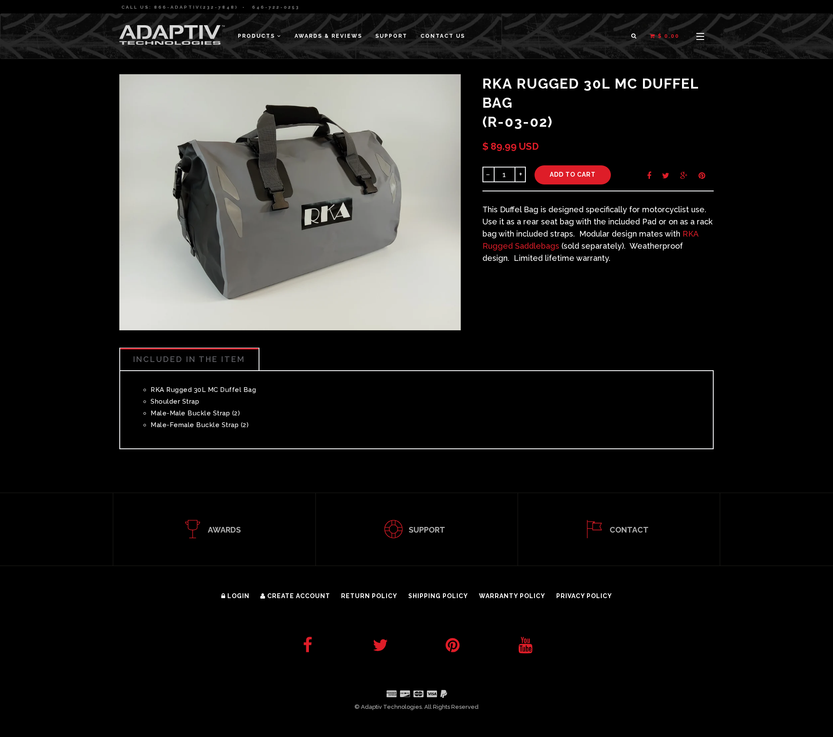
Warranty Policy (512, 595)
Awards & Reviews (328, 36)
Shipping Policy (438, 595)
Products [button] (257, 36)
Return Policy (369, 595)
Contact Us (442, 36)
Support (391, 36)
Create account (298, 595)
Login (237, 595)
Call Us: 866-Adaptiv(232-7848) (179, 7)
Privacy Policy (584, 595)
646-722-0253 (276, 7)
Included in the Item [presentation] (189, 359)
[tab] (189, 359)
